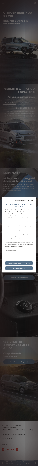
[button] (24, 200)
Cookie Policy (26, 244)
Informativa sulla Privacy (10, 250)
